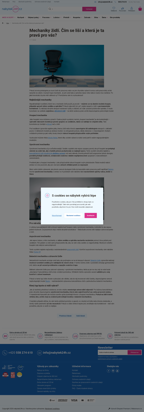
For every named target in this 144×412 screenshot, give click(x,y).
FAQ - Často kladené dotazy (82, 388)
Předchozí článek (65, 316)
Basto (48, 281)
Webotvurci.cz (136, 409)
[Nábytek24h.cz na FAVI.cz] (5, 376)
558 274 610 (20, 352)
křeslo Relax (52, 138)
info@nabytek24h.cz (57, 352)
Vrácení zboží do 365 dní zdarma (124, 333)
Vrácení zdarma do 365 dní (47, 376)
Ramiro (110, 169)
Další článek (80, 316)
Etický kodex (76, 385)
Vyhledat (89, 9)
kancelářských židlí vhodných (47, 153)
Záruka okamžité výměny (46, 388)
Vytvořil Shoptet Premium (120, 409)
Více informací (57, 215)
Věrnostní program (44, 385)
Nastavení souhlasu (73, 215)
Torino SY (37, 252)
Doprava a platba (43, 373)
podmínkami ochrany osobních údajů (110, 359)
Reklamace (5, 2)
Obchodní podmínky (25, 2)
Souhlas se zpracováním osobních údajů (87, 382)
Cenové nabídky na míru (46, 391)
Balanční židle (95, 260)
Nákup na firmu (43, 370)
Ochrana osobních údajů (43, 2)
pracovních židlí (73, 250)
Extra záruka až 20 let (18, 332)
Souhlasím (90, 215)
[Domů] (3, 23)
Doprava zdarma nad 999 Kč (91, 334)
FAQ (14, 2)
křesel (49, 124)
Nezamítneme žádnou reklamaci (53, 333)
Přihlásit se (134, 352)
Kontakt (56, 2)
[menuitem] (8, 17)
